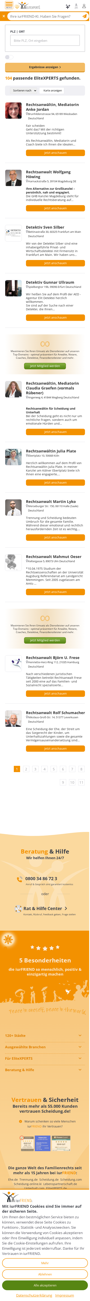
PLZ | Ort (17, 31)
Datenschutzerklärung (34, 1295)
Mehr (45, 1263)
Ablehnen (45, 1274)
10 (72, 782)
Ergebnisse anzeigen (43, 67)
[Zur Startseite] (28, 6)
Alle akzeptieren (45, 1285)
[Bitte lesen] (17, 7)
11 (81, 782)
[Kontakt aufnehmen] (76, 6)
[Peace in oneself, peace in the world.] (44, 929)
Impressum (64, 1295)
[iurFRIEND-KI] (68, 6)
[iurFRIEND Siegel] (26, 1143)
